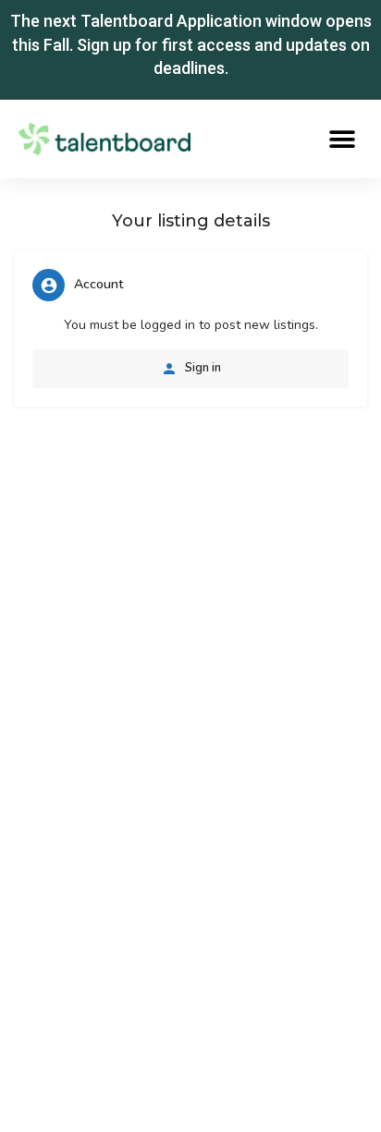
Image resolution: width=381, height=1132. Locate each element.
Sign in (201, 367)
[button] (342, 139)
